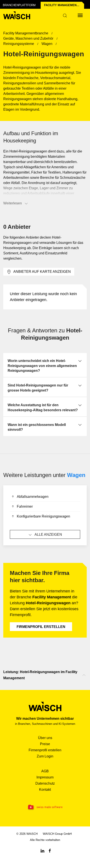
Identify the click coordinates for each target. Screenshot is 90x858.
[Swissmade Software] (45, 807)
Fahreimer (25, 506)
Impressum (45, 777)
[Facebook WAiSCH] (50, 850)
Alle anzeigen (48, 534)
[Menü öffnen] (80, 15)
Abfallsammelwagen (32, 496)
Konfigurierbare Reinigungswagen (43, 516)
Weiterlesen (12, 203)
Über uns (45, 738)
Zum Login (45, 756)
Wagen (76, 475)
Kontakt (45, 789)
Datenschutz (45, 783)
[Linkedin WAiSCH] (42, 850)
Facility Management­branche (64, 5)
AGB (45, 771)
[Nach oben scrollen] (84, 675)
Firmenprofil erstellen (41, 627)
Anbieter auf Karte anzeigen (42, 271)
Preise (45, 744)
